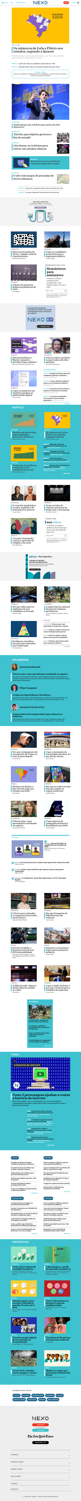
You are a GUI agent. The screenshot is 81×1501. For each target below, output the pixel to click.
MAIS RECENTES (20, 2)
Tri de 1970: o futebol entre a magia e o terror (24, 1372)
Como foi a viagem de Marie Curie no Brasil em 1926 (44, 188)
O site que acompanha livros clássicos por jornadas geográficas (54, 398)
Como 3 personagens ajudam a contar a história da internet (41, 1096)
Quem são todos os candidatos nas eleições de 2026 (55, 459)
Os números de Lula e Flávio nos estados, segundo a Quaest (38, 50)
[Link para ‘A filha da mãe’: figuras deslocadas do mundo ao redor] (24, 973)
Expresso (34, 159)
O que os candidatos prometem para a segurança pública (56, 254)
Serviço (14, 1298)
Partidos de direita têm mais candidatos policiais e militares (24, 434)
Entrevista (16, 122)
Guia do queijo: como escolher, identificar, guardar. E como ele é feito (23, 1304)
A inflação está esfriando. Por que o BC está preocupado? (56, 1179)
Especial (15, 63)
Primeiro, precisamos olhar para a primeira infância (57, 950)
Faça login (40, 1430)
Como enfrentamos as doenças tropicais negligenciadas (57, 1303)
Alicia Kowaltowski (30, 667)
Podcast (14, 355)
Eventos (14, 1489)
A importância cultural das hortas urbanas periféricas (58, 609)
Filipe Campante (28, 688)
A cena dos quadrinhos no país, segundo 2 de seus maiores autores (24, 507)
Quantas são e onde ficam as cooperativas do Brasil (56, 466)
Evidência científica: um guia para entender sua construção (24, 643)
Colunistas (47, 624)
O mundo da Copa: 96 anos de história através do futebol (39, 1120)
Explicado (14, 638)
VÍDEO (15, 1054)
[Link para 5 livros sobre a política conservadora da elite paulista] (57, 345)
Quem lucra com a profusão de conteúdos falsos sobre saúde (45, 162)
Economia (26, 1395)
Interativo (15, 249)
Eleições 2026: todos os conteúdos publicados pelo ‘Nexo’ (39, 67)
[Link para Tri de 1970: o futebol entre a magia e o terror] (24, 1358)
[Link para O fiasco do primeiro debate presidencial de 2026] (24, 272)
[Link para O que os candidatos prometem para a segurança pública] (57, 239)
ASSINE (66, 2)
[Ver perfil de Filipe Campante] (14, 688)
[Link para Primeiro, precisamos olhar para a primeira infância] (57, 935)
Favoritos (48, 355)
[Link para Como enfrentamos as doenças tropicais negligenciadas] (57, 1288)
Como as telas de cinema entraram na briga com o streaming (57, 507)
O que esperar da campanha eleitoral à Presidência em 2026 (57, 823)
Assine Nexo (40, 1424)
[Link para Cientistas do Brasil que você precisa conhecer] (57, 1325)
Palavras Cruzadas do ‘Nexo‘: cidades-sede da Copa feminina (24, 254)
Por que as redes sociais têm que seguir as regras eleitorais (58, 789)
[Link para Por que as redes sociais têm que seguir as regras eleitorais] (57, 774)
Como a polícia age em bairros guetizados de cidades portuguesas (23, 1224)
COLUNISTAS (20, 659)
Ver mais (67, 404)
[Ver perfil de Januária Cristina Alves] (14, 707)
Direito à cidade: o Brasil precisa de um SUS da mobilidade (23, 950)
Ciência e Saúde (19, 1399)
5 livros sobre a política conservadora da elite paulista (58, 360)
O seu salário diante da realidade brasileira (24, 1268)
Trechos (14, 535)
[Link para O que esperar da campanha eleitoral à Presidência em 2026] (57, 809)
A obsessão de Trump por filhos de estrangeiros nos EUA (23, 1219)
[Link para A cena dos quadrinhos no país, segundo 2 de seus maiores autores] (24, 493)
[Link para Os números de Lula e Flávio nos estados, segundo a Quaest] (40, 25)
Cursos (14, 1483)
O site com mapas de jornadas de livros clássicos (33, 177)
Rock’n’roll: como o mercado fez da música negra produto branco (40, 1112)
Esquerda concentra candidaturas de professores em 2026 (55, 445)
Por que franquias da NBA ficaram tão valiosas (56, 915)
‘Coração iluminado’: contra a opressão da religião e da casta (23, 540)
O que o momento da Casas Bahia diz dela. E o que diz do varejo (58, 754)
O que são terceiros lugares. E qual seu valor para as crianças (55, 1209)
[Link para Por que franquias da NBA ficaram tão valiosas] (57, 901)
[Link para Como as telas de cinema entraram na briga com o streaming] (57, 493)
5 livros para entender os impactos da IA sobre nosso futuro (24, 915)
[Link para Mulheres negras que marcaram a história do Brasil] (57, 1358)
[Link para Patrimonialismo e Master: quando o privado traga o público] (24, 345)
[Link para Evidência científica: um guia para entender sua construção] (24, 629)
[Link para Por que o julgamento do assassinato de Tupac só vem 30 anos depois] (24, 740)
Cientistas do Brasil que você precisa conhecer (58, 1339)
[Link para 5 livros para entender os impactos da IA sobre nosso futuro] (24, 901)
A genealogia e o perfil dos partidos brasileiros (58, 1268)
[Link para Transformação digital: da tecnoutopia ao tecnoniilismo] (24, 1325)
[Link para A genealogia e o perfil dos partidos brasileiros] (57, 1255)
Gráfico (15, 45)
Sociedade (50, 1395)
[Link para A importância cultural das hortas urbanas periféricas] (57, 594)
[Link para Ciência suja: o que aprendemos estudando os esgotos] (24, 809)
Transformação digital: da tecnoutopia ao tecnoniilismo (24, 1340)
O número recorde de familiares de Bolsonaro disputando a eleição (56, 452)
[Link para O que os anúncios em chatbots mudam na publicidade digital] (24, 378)
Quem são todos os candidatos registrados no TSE (37, 63)
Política (16, 1395)
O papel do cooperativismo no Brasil (56, 1183)
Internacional (37, 1395)
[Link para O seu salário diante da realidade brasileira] (24, 1255)
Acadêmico (48, 604)
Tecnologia (32, 1399)
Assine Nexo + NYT (40, 1442)
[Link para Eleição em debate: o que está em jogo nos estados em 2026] (24, 774)
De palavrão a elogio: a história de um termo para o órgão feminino (39, 1130)
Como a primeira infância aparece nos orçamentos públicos (55, 1163)
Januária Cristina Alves (32, 707)
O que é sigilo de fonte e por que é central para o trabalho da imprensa (58, 988)
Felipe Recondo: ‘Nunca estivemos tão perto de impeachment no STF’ (40, 1138)
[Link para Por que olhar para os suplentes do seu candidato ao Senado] (24, 594)
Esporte (42, 1399)
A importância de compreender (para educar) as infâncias (37, 715)
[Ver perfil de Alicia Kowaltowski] (14, 667)
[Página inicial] (40, 2)
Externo (21, 188)
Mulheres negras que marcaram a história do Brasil (58, 1373)
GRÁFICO (18, 407)
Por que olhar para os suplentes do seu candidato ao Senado (23, 609)
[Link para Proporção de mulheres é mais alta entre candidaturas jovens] (24, 453)
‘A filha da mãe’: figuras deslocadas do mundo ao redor (24, 988)
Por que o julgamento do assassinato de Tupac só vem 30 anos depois (25, 754)
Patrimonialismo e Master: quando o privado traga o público (24, 360)
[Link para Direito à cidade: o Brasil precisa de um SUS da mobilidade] (24, 935)
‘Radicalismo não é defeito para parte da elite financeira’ (36, 126)
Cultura (60, 1395)
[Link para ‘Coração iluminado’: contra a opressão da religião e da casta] (24, 526)
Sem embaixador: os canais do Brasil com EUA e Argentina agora (24, 1214)
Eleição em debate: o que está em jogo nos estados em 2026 (23, 789)
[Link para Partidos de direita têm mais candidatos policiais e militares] (24, 420)
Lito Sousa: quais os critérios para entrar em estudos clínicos (55, 1214)
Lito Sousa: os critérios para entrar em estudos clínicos (30, 147)
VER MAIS (66, 473)
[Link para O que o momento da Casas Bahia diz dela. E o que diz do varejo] (57, 740)
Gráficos (14, 430)
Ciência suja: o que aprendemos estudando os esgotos (40, 674)
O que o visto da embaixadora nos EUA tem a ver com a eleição (23, 1230)
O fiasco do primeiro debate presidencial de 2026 (24, 287)
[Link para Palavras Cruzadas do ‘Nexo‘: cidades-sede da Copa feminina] (24, 239)
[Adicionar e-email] (65, 291)
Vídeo (29, 1111)
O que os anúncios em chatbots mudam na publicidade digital (23, 393)
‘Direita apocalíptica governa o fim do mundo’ (32, 136)
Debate (45, 630)
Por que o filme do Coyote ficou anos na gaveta (42, 192)
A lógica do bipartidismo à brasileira (31, 695)
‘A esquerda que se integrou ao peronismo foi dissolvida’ (22, 1203)
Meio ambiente (53, 1399)
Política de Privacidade (52, 295)
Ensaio (45, 635)
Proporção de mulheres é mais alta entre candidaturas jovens (24, 467)
